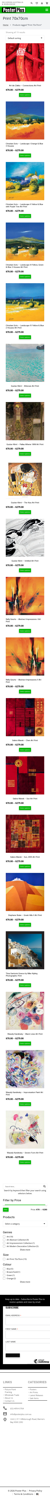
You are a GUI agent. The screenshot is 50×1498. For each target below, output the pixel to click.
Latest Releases (36, 1395)
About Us (9, 1398)
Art (10, 1236)
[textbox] (12, 1223)
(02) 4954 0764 (17, 1408)
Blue (10, 1268)
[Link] (14, 9)
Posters (33, 1389)
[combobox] (25, 1224)
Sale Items (34, 1398)
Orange (11, 1278)
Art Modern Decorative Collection (22, 1246)
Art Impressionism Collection (21, 1243)
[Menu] (47, 10)
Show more (25, 1249)
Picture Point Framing (10, 1390)
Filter (6, 1209)
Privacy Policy (35, 1490)
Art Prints (34, 1392)
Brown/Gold (13, 1272)
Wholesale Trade (12, 1395)
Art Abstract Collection (18, 1239)
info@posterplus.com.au (20, 1414)
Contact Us (9, 1401)
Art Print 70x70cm (17, 1259)
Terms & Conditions (23, 1494)
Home (5, 25)
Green (11, 1275)
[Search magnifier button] (44, 1186)
